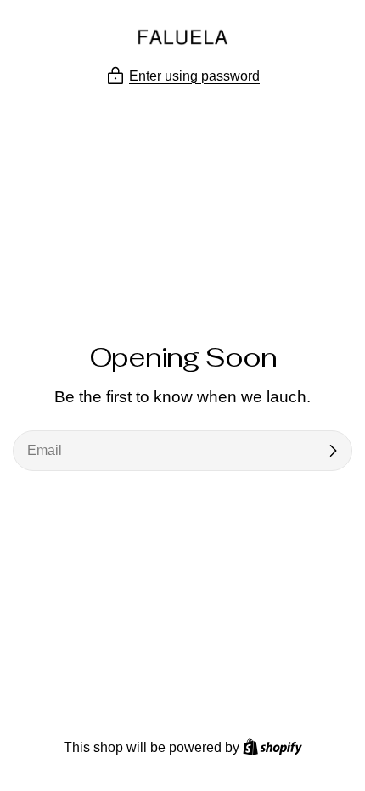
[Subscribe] (333, 450)
